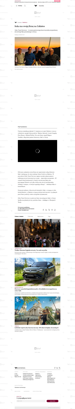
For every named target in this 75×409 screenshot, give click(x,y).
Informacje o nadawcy (28, 378)
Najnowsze (41, 216)
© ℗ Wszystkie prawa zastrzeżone (26, 208)
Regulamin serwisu (27, 376)
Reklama (37, 373)
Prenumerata (38, 376)
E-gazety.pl (49, 375)
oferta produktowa (37, 391)
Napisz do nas (18, 376)
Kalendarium (26, 391)
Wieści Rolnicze (50, 381)
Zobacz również (19, 216)
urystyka (41, 6)
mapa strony (17, 391)
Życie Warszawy (51, 382)
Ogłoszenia (38, 375)
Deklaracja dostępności (28, 379)
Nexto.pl (49, 376)
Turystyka (19, 22)
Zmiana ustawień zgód (28, 375)
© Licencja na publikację (24, 207)
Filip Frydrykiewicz (22, 126)
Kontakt (16, 375)
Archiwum (37, 378)
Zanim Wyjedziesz (18, 248)
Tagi (49, 216)
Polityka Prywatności (28, 373)
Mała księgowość (51, 378)
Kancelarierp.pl (50, 379)
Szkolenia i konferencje (20, 387)
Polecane (30, 216)
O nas (16, 373)
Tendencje (24, 22)
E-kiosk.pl (49, 373)
